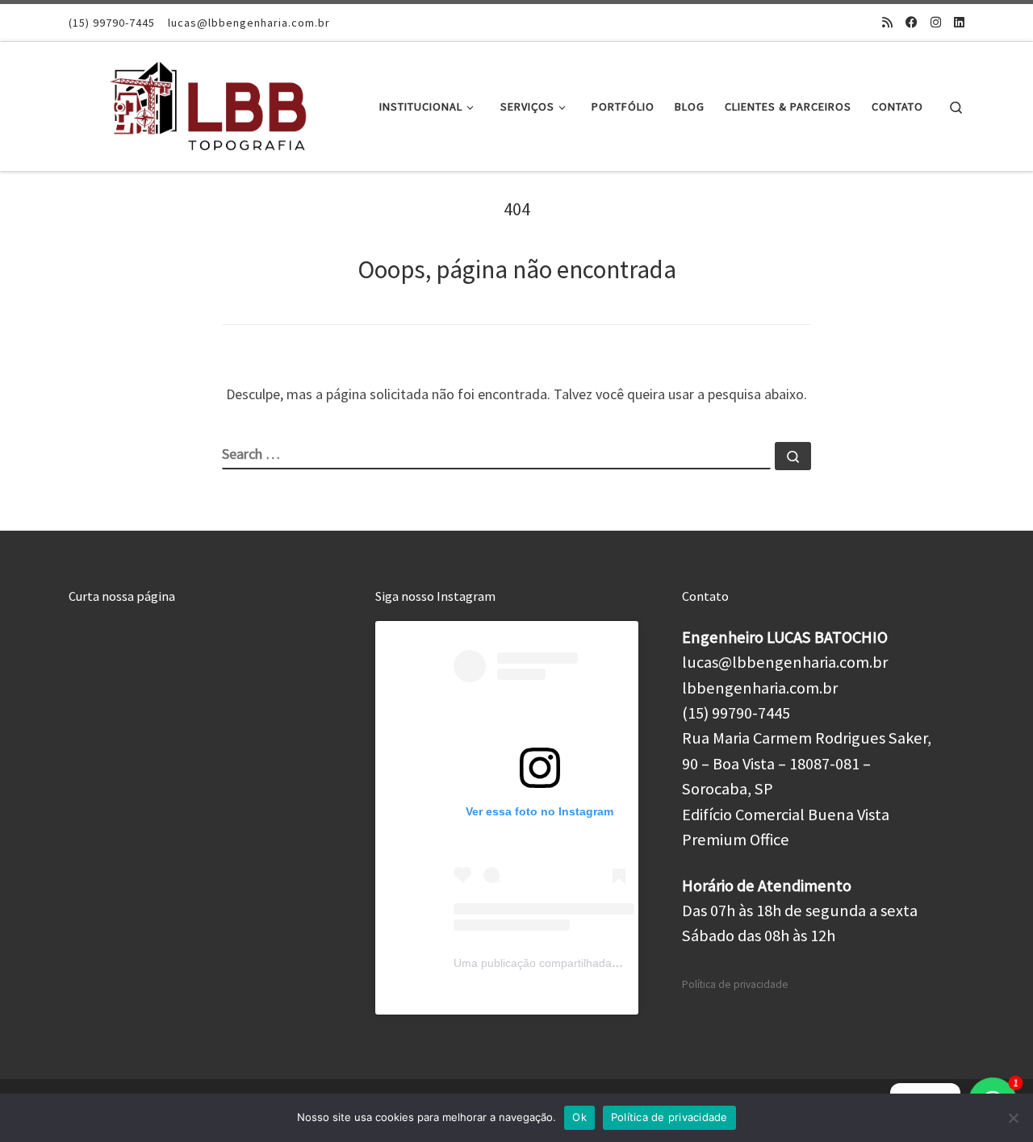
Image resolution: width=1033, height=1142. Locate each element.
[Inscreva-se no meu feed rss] (887, 22)
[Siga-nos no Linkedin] (959, 22)
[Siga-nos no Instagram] (936, 22)
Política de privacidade (735, 984)
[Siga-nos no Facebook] (911, 22)
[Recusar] (1013, 1118)
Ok (579, 1117)
